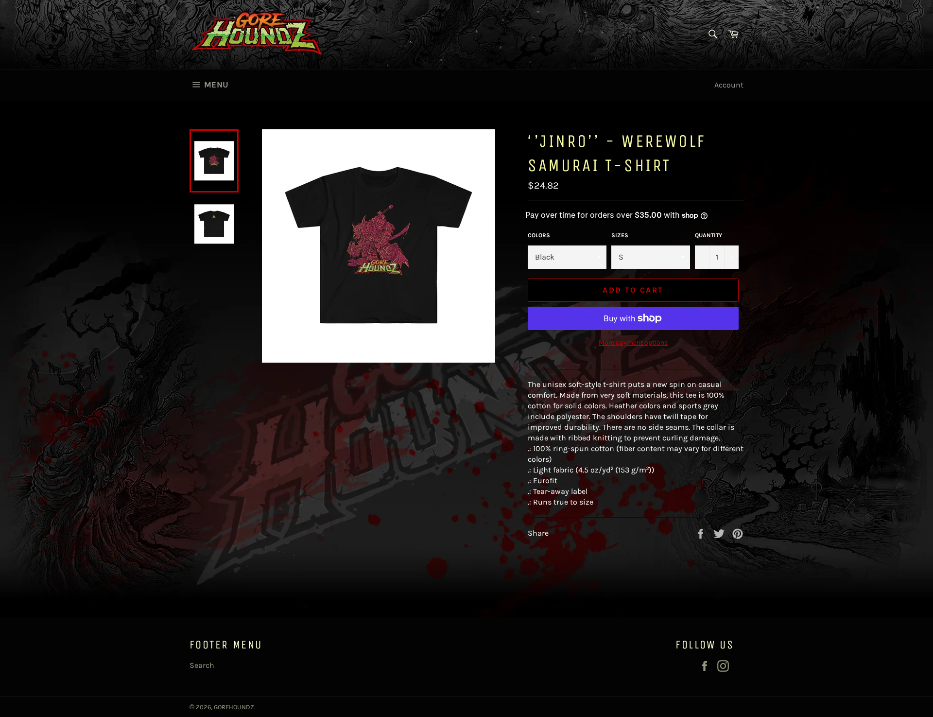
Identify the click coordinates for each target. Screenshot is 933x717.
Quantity (708, 235)
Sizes (619, 235)
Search (202, 665)
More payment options (633, 342)
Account (728, 84)
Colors (539, 235)
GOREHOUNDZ (234, 707)
